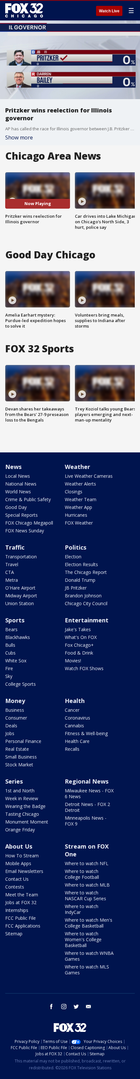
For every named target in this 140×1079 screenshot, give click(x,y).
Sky (8, 676)
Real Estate (17, 749)
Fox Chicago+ (79, 645)
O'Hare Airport (20, 588)
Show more (19, 137)
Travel (11, 564)
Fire (9, 668)
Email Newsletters (24, 871)
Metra (11, 580)
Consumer (16, 718)
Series (14, 781)
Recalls (72, 749)
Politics (75, 547)
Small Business (21, 757)
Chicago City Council (86, 603)
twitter (76, 1006)
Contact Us (17, 879)
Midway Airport (21, 595)
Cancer (72, 710)
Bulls (10, 645)
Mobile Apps (18, 863)
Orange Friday (20, 829)
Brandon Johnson (83, 595)
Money (15, 701)
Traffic (14, 547)
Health (75, 701)
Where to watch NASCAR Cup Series (85, 896)
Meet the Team (21, 894)
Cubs (10, 653)
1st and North (20, 790)
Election (73, 556)
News (13, 467)
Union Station (19, 603)
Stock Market (19, 764)
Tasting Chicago (22, 814)
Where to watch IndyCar (81, 909)
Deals (11, 725)
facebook (51, 1006)
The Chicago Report (86, 572)
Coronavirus (77, 718)
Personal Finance (23, 741)
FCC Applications (22, 926)
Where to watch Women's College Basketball (83, 939)
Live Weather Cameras (89, 476)
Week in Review (21, 798)
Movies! (73, 660)
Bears (11, 629)
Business (14, 710)
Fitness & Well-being (86, 733)
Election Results (81, 564)
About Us (18, 846)
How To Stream (22, 855)
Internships (16, 910)
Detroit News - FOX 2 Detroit (87, 807)
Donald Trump (80, 580)
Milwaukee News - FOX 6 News (89, 793)
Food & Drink (79, 653)
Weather (77, 467)
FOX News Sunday (24, 530)
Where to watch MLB (87, 885)
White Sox (15, 660)
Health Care (77, 741)
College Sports (20, 684)
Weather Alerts (80, 484)
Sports (14, 620)
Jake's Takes (78, 629)
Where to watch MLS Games (87, 970)
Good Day (16, 507)
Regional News (86, 781)
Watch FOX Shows (84, 668)
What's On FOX (81, 637)
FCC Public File (20, 918)
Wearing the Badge (25, 806)
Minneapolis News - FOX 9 (85, 821)
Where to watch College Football (82, 874)
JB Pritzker (76, 588)
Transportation (21, 556)
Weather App (78, 507)
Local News (17, 476)
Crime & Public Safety (28, 499)
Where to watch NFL (86, 863)
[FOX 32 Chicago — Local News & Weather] (24, 10)
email (88, 1006)
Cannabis (74, 725)
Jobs (9, 733)
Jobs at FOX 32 (20, 902)
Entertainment (86, 620)
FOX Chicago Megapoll (29, 523)
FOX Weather (79, 523)
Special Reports (21, 515)
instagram (64, 1006)
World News (18, 491)
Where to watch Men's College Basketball (88, 923)
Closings (73, 491)
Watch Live (109, 11)
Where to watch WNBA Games (89, 956)
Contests (14, 887)
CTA (9, 572)
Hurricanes (76, 515)
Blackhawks (17, 637)
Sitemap (13, 933)
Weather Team (80, 499)
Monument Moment (26, 822)
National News (20, 484)
